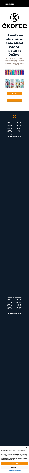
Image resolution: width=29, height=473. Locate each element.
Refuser (14, 467)
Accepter (14, 463)
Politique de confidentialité (15, 470)
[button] (27, 448)
